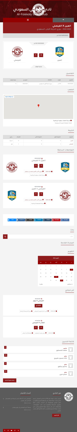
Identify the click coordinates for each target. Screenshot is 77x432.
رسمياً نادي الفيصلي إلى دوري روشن (21, 407)
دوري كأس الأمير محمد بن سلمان (33, 171)
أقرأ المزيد (56, 415)
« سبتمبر (69, 284)
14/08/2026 (38, 320)
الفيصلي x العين (38, 189)
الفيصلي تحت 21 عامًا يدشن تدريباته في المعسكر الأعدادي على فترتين (18, 399)
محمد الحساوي (61, 350)
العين (71, 140)
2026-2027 (53, 311)
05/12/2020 (38, 186)
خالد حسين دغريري (60, 358)
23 (56, 276)
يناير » (41, 284)
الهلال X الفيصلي (38, 323)
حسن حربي (63, 374)
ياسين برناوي (62, 366)
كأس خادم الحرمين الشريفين (40, 311)
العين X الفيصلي (38, 161)
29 (61, 280)
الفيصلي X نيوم (38, 301)
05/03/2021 (38, 158)
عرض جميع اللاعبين (9, 380)
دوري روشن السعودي (40, 333)
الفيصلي (71, 144)
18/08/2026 (38, 298)
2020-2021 (48, 171)
